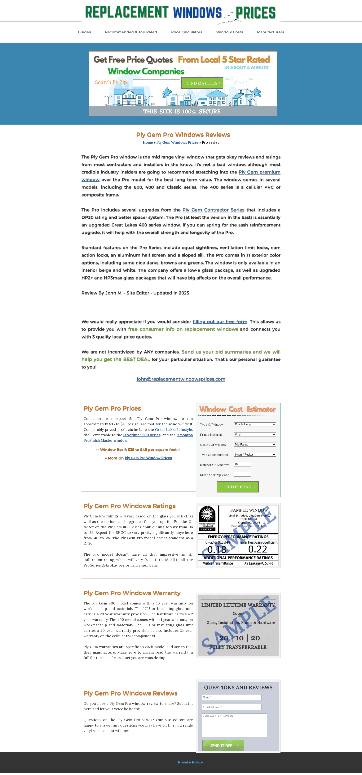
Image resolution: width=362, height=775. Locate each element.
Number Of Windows (214, 465)
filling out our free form (220, 321)
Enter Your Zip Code (214, 475)
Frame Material (211, 434)
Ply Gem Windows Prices (177, 142)
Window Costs (229, 32)
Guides (84, 32)
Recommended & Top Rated (131, 32)
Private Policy (190, 762)
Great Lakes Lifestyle (173, 429)
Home (148, 142)
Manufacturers (270, 32)
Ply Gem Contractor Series (213, 209)
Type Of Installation (214, 455)
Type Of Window (212, 424)
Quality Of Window (213, 445)
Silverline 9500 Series (141, 435)
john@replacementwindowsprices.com (181, 379)
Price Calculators (186, 32)
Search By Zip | (113, 82)
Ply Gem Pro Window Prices (148, 458)
